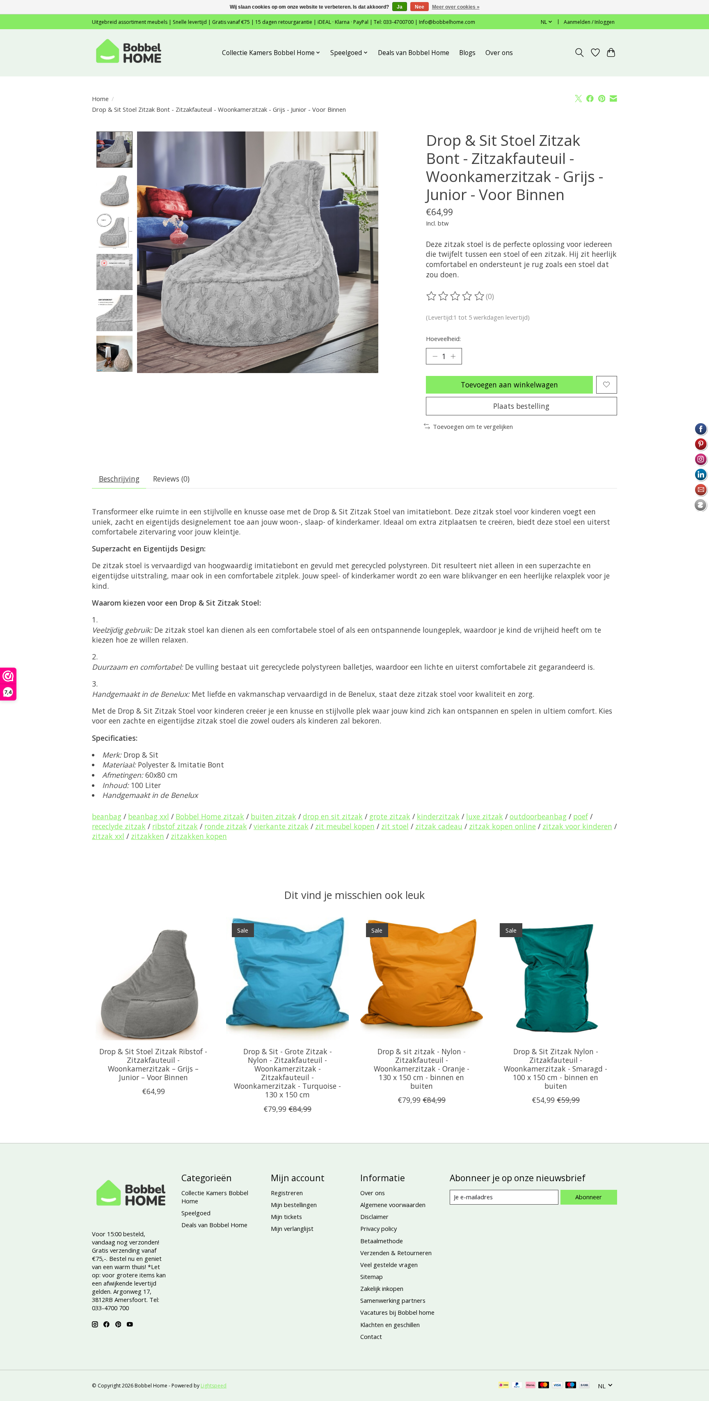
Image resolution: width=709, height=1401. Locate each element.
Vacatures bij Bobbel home (397, 1312)
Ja (400, 7)
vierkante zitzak (281, 826)
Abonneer (588, 1197)
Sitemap (371, 1276)
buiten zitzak (273, 816)
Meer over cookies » (456, 7)
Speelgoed (195, 1213)
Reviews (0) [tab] (171, 479)
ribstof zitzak (175, 826)
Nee (419, 7)
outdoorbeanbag (538, 816)
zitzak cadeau (438, 826)
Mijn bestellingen (294, 1205)
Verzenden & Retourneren (396, 1253)
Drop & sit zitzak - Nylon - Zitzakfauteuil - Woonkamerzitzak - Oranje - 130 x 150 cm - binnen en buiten (421, 1068)
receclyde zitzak (119, 826)
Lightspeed (213, 1385)
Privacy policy (378, 1228)
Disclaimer (374, 1216)
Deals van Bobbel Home (413, 52)
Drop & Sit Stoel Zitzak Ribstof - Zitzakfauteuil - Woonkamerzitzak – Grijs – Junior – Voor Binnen (153, 1064)
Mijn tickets (286, 1216)
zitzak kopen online (502, 826)
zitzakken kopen (199, 836)
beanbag (106, 816)
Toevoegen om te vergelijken (473, 426)
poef (580, 816)
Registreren (287, 1193)
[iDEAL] (504, 1386)
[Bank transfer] (584, 1386)
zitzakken (147, 836)
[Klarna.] (530, 1386)
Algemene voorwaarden (392, 1205)
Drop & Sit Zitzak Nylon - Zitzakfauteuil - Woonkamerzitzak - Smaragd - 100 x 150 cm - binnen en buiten (555, 1068)
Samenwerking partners (392, 1300)
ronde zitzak (225, 826)
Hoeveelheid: (443, 338)
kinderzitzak (438, 816)
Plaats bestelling (521, 406)
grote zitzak (389, 816)
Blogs (467, 52)
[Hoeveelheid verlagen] (435, 356)
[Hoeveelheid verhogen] (453, 356)
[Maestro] (570, 1386)
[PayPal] (517, 1386)
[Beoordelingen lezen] (456, 296)
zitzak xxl (108, 836)
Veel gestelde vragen (389, 1264)
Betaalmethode (381, 1241)
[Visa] (557, 1386)
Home (100, 98)
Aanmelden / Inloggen (589, 21)
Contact (371, 1336)
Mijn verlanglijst (292, 1228)
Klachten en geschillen (390, 1324)
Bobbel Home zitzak (210, 816)
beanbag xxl (148, 816)
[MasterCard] (543, 1386)
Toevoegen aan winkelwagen (509, 384)
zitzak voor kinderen (577, 826)
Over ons (499, 52)
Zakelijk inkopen (381, 1288)
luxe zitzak (484, 816)
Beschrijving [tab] (119, 479)
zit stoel (395, 826)
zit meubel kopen (345, 826)
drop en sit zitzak (333, 816)
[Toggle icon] (579, 52)
